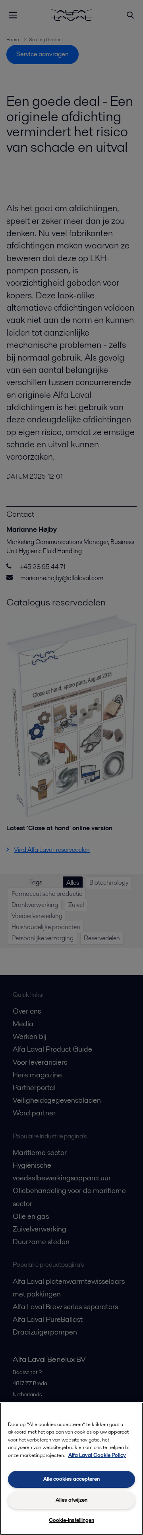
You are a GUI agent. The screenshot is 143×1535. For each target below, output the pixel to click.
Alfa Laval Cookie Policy (97, 1455)
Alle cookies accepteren (71, 1479)
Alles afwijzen (71, 1500)
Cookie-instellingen (71, 1520)
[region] (71, 1468)
